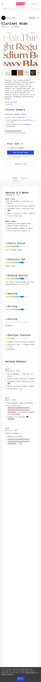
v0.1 (7, 428)
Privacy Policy (30, 672)
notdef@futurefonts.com (16, 133)
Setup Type (11, 18)
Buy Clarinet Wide (20, 152)
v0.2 (7, 398)
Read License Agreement (16, 117)
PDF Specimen (11, 102)
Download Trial (20, 164)
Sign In (35, 4)
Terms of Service (7, 674)
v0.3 (7, 369)
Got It (20, 678)
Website (9, 104)
